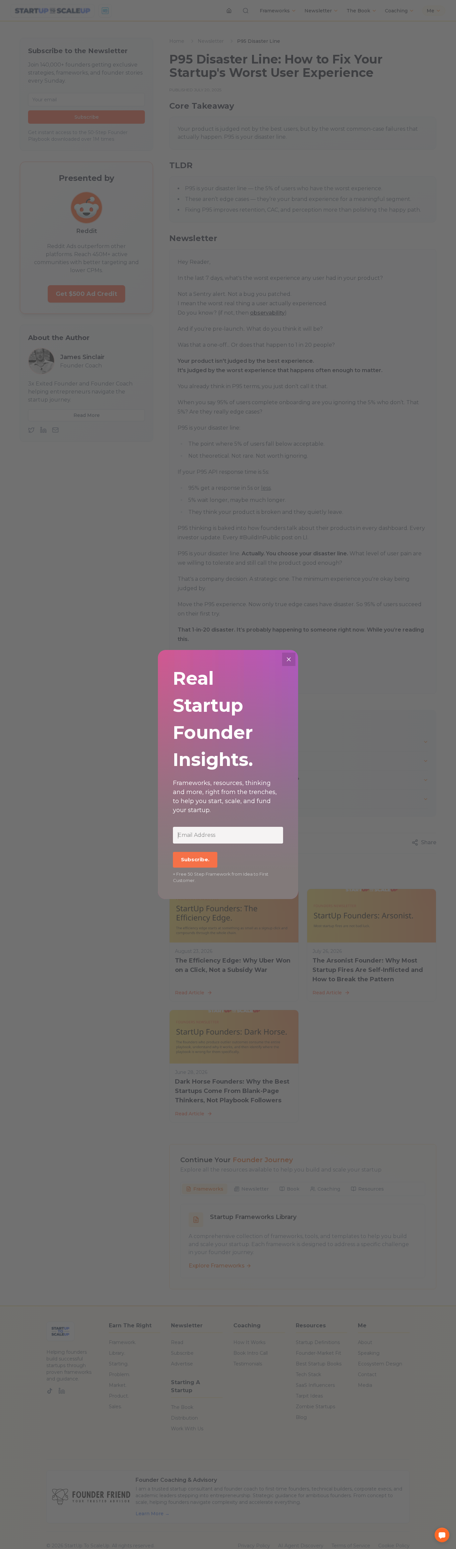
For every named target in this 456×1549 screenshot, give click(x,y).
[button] (442, 1535)
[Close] (288, 659)
